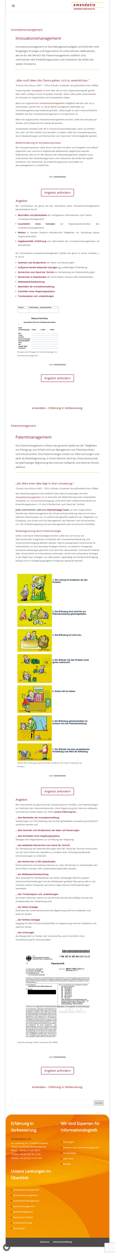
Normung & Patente (23, 1217)
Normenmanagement (24, 1206)
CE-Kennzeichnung (22, 1222)
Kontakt (67, 1164)
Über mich (68, 1158)
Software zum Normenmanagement (81, 1147)
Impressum (44, 1242)
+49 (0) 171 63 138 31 (29, 1150)
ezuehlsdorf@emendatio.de (32, 1146)
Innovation (37, 90)
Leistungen (68, 1142)
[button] (6, 1247)
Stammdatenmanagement (26, 1200)
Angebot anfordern (57, 193)
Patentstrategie (54, 509)
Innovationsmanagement (27, 29)
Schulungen (19, 1228)
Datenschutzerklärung (62, 1242)
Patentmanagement (23, 425)
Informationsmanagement (26, 1189)
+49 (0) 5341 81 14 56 (29, 1154)
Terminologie (69, 1153)
